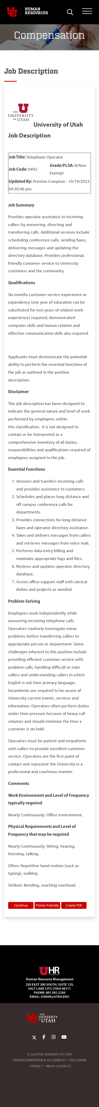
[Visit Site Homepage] (49, 970)
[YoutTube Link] (64, 1037)
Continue (21, 905)
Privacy (37, 1066)
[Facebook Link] (43, 1037)
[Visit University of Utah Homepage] (12, 12)
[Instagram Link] (54, 1037)
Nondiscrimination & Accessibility (39, 1060)
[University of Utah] (49, 1018)
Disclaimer (78, 1060)
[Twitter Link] (34, 1037)
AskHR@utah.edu (55, 997)
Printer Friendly (47, 905)
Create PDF (74, 905)
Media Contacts (58, 1066)
